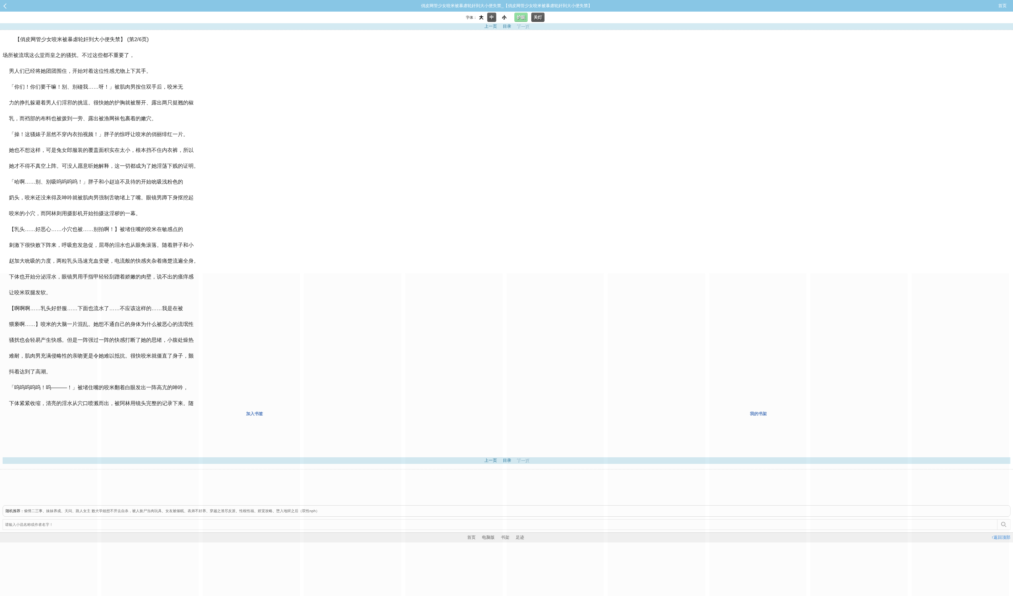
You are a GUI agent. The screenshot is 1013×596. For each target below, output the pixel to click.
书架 (505, 537)
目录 (507, 26)
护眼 (521, 17)
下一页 (523, 26)
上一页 (490, 26)
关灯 (538, 17)
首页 (1002, 5)
